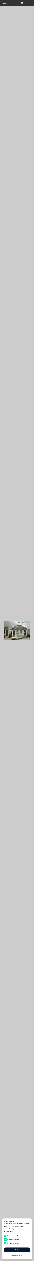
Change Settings (17, 1255)
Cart (23, 629)
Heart (10, 629)
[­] (28, 3)
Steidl (5, 3)
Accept (17, 1249)
